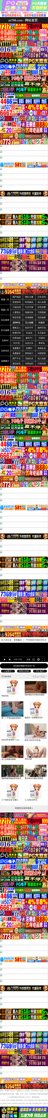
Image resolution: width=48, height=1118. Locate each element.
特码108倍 (24, 671)
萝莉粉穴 (29, 353)
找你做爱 (42, 317)
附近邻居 (17, 317)
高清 (28, 659)
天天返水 (42, 333)
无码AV (5, 340)
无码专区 (5, 351)
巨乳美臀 (42, 307)
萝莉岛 (42, 343)
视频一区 (5, 299)
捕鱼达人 (17, 328)
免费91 (29, 348)
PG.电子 (40, 671)
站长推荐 (5, 320)
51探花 (42, 338)
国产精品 (17, 297)
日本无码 (42, 297)
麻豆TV (29, 338)
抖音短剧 (17, 338)
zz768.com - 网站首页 (23, 20)
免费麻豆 (17, 353)
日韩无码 (42, 364)
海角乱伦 (42, 348)
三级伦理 (17, 307)
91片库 (16, 343)
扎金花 (29, 333)
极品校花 (17, 364)
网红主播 (29, 297)
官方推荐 (5, 330)
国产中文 (17, 358)
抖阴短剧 (29, 364)
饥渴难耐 (29, 317)
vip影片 (8, 671)
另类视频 (42, 312)
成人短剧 (42, 358)
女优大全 (29, 343)
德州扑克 (42, 328)
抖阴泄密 (42, 353)
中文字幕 (29, 307)
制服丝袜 (29, 312)
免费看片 (17, 348)
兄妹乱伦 (29, 358)
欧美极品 (29, 302)
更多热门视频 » (40, 677)
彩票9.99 (17, 333)
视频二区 (5, 310)
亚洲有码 (17, 302)
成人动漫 (42, 302)
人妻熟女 (17, 312)
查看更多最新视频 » (24, 808)
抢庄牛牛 (29, 328)
